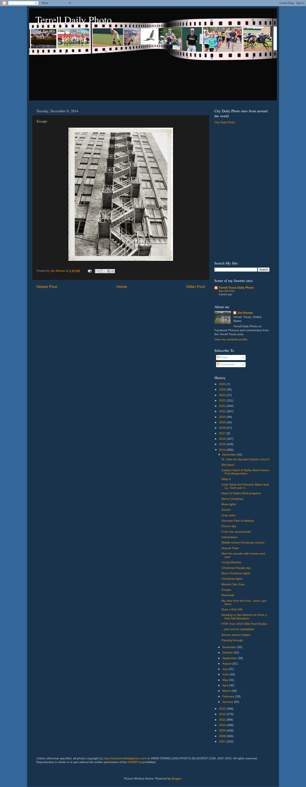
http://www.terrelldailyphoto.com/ (125, 758)
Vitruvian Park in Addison (237, 520)
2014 (222, 449)
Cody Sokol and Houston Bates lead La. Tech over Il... (245, 486)
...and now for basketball (237, 629)
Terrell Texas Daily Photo (236, 287)
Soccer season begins (236, 634)
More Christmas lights (235, 573)
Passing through (232, 640)
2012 (222, 714)
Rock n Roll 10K (232, 609)
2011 (222, 719)
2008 (222, 736)
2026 (222, 384)
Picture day (228, 526)
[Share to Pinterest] (113, 271)
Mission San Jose (233, 584)
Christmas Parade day (236, 568)
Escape (226, 589)
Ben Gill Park (227, 291)
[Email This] (97, 271)
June (226, 674)
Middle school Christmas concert (242, 542)
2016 (222, 438)
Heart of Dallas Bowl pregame (241, 493)
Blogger (177, 778)
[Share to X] (105, 271)
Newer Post (46, 286)
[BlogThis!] (101, 271)
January (228, 701)
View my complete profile (230, 339)
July (225, 669)
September (230, 658)
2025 (222, 389)
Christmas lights (232, 578)
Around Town (230, 548)
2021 (222, 411)
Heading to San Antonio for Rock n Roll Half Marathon (244, 616)
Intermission (229, 537)
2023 (222, 400)
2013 (222, 708)
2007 (222, 741)
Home (121, 286)
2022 (222, 406)
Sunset (226, 509)
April (225, 685)
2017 (222, 433)
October (228, 652)
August (227, 663)
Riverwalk (227, 595)
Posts (223, 357)
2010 (222, 725)
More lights (228, 504)
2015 (222, 444)
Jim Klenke (245, 312)
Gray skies (228, 515)
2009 (222, 730)
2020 (222, 417)
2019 (222, 422)
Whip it (225, 479)
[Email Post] (89, 270)
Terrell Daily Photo (73, 19)
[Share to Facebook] (109, 271)
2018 (222, 427)
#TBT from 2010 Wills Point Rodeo (244, 623)
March (226, 690)
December (229, 454)
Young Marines (231, 562)
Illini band (227, 464)
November (229, 647)
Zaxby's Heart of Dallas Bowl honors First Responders (245, 472)
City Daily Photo (224, 122)
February (228, 696)
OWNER (133, 762)
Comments (227, 364)
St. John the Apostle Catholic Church (245, 459)
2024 (222, 395)
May (225, 680)
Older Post (195, 286)
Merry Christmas (232, 498)
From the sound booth (236, 531)
